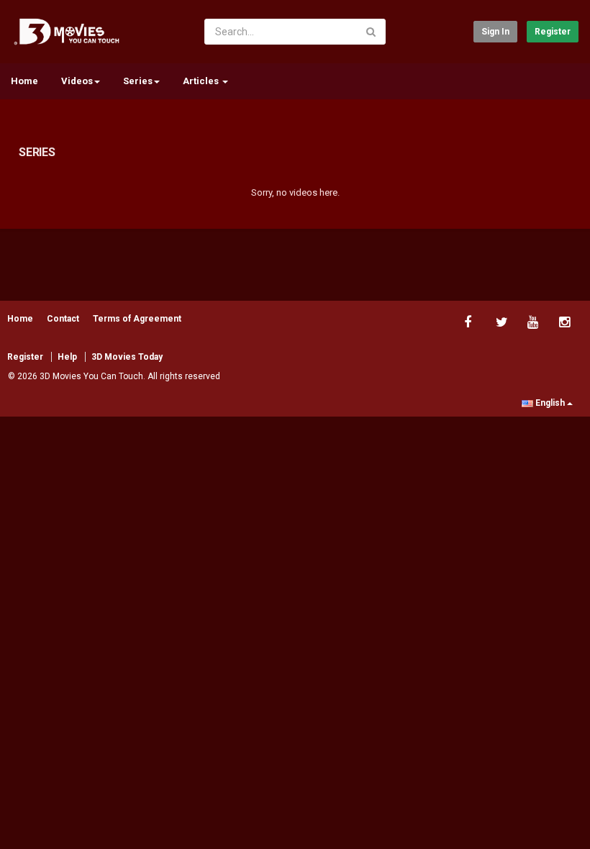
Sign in (495, 32)
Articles (202, 81)
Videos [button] (77, 81)
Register (553, 32)
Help (67, 357)
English (550, 403)
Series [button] (138, 81)
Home (24, 81)
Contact (63, 319)
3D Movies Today (127, 357)
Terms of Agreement (137, 319)
